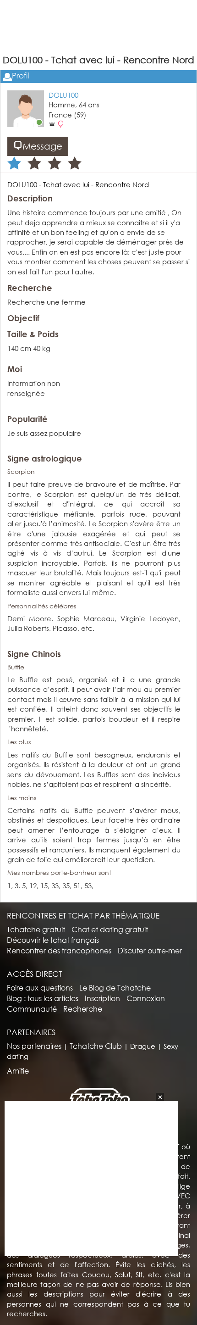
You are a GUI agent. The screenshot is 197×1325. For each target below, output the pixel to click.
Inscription (102, 998)
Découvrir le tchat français (53, 940)
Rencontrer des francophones (59, 950)
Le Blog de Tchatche (115, 987)
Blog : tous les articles (42, 998)
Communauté (32, 1008)
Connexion (145, 998)
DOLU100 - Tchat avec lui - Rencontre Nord (78, 184)
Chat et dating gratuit (109, 929)
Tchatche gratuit (36, 929)
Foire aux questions (40, 987)
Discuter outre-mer (150, 950)
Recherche (82, 1008)
